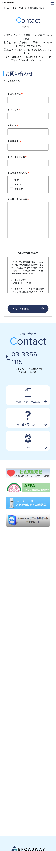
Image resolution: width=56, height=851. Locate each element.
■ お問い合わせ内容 (18, 199)
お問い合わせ (18, 8)
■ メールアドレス (17, 156)
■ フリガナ (14, 109)
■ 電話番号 (14, 141)
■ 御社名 (13, 125)
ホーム (6, 8)
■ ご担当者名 (15, 93)
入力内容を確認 (20, 308)
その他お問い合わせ (36, 8)
